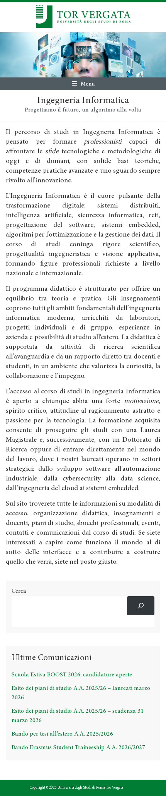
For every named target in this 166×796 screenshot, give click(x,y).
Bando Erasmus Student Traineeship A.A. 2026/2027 (78, 748)
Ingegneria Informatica (83, 101)
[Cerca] (140, 605)
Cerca (19, 591)
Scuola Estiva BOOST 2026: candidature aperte (72, 675)
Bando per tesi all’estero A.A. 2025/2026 (62, 734)
